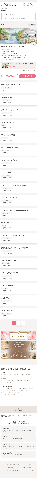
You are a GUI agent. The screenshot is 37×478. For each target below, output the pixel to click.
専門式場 (20, 380)
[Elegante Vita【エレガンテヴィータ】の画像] (18, 36)
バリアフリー (17, 392)
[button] (18, 430)
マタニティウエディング (7, 392)
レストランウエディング (7, 380)
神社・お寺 (26, 380)
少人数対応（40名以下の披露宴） (8, 388)
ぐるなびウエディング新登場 (8, 394)
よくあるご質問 (29, 470)
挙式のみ (23, 390)
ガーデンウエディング (28, 388)
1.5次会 (19, 388)
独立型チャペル (16, 390)
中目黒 (18, 374)
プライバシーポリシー (27, 464)
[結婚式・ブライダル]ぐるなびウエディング (11, 415)
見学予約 (11, 76)
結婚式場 (25, 415)
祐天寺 (28, 374)
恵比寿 (14, 374)
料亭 (15, 380)
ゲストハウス (15, 382)
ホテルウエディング (6, 382)
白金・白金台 (4, 374)
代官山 (23, 374)
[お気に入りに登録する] (34, 44)
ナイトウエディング (6, 390)
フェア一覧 (28, 76)
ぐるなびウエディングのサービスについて (14, 470)
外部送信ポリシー (10, 467)
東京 (30, 415)
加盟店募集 (28, 467)
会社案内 (7, 464)
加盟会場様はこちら (20, 467)
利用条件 (18, 464)
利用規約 (12, 464)
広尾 (10, 374)
